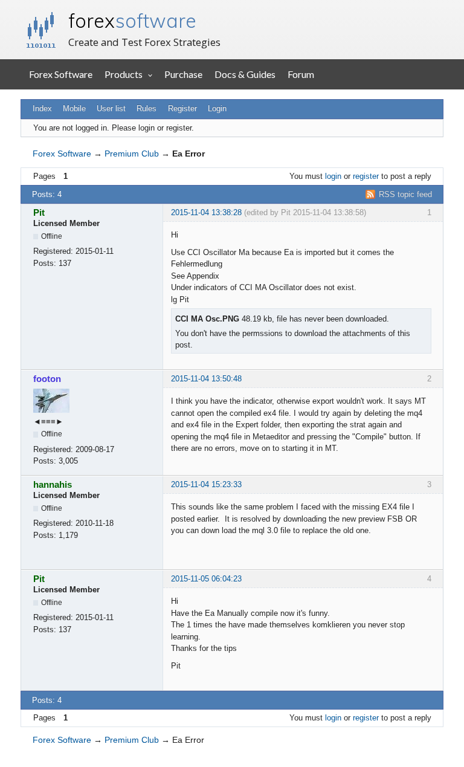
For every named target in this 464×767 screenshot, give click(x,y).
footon (47, 379)
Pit (39, 212)
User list (111, 108)
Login (217, 108)
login (333, 176)
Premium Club (132, 153)
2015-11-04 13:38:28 (206, 212)
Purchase (183, 74)
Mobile (74, 108)
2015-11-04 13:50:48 (206, 378)
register (366, 176)
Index (42, 108)
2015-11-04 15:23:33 (206, 484)
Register (182, 108)
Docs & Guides (245, 74)
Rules (146, 108)
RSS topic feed (405, 194)
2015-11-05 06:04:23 (206, 578)
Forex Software (60, 74)
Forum (301, 74)
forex (132, 20)
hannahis (52, 484)
